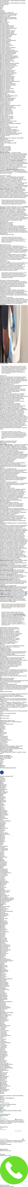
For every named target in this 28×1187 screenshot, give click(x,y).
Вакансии (2, 765)
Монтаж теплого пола (5, 69)
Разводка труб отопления (6, 100)
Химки (2, 854)
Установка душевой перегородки (8, 34)
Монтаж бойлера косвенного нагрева (9, 63)
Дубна (1, 795)
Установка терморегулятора (7, 74)
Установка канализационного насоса (9, 134)
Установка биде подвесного (9, 638)
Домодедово (3, 793)
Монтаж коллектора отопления (8, 64)
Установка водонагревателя (7, 26)
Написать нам (3, 758)
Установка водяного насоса (7, 27)
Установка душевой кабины (7, 33)
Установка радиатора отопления (8, 72)
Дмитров (2, 790)
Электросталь (3, 863)
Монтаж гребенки (4, 22)
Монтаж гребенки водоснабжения (8, 56)
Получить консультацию (6, 749)
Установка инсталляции (6, 35)
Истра (1, 802)
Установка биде (4, 23)
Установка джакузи (5, 29)
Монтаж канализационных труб (8, 132)
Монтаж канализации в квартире (8, 129)
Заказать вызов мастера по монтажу (9, 627)
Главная (2, 5)
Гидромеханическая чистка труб (8, 121)
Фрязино (2, 853)
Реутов (2, 842)
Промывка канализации (6, 122)
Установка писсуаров (5, 39)
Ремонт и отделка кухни (6, 111)
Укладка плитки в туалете (6, 117)
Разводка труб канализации (7, 99)
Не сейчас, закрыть (5, 1105)
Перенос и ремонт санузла (6, 106)
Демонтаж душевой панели (7, 79)
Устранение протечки (5, 48)
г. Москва (2, 136)
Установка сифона (4, 42)
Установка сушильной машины (8, 53)
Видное (2, 731)
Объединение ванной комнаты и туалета (10, 105)
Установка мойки (4, 38)
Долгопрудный (4, 792)
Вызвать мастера (4, 151)
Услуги (2, 6)
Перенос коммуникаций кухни (8, 107)
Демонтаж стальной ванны (7, 88)
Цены (1, 7)
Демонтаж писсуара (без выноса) (11, 633)
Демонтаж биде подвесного (9, 631)
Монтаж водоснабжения (6, 54)
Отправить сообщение (5, 1123)
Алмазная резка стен (5, 103)
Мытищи (2, 827)
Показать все (3, 733)
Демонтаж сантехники (5, 75)
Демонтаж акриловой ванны (7, 76)
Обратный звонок (12, 13)
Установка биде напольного (9, 639)
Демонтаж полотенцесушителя (8, 85)
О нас (1, 760)
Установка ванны (4, 24)
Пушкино (2, 839)
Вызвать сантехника (5, 141)
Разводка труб (3, 93)
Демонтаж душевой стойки (7, 80)
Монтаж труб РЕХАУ (5, 97)
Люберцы (2, 824)
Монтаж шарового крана (6, 59)
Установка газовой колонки (7, 71)
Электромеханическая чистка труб (9, 127)
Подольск (2, 836)
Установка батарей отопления (7, 70)
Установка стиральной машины (8, 52)
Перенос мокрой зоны (5, 109)
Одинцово (2, 830)
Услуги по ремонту (5, 101)
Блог (1, 9)
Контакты (2, 11)
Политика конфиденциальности (8, 767)
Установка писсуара (7, 640)
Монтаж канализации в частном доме (9, 130)
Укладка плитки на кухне (6, 118)
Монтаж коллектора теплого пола (8, 65)
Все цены (2, 644)
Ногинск (2, 829)
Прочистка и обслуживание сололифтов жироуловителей (10, 124)
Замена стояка (3, 21)
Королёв (2, 808)
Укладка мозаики (4, 115)
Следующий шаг (4, 709)
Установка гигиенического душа (8, 28)
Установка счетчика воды (6, 45)
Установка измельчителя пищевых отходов (11, 133)
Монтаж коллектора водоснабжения (9, 57)
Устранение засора (4, 126)
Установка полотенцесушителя (8, 40)
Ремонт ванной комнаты (6, 110)
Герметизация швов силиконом (8, 17)
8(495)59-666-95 (4, 13)
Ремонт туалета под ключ (6, 113)
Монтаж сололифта (7, 643)
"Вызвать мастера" (23, 171)
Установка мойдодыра (5, 36)
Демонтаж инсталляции (6, 82)
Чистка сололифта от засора (9, 634)
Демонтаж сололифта (7, 637)
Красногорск (3, 812)
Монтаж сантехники (5, 16)
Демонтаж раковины (5, 86)
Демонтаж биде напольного (9, 632)
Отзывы (2, 10)
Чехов (1, 858)
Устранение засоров (5, 119)
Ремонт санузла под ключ (6, 112)
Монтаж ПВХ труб (5, 94)
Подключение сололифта (9, 642)
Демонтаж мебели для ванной (7, 83)
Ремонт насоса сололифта (9, 636)
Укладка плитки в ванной (6, 116)
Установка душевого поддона (7, 30)
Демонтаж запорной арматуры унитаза (10, 81)
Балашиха (2, 727)
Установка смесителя (5, 44)
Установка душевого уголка (7, 32)
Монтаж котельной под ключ (7, 66)
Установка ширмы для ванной (7, 47)
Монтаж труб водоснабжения (7, 58)
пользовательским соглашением (16, 1122)
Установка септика (5, 135)
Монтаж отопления (5, 62)
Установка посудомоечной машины (9, 51)
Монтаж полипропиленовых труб (8, 95)
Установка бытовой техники (7, 50)
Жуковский (3, 798)
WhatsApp (5, 1155)
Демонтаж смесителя (5, 87)
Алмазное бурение (4, 104)
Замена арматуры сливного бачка (8, 18)
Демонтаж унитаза (4, 89)
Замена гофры (3, 19)
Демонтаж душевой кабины (7, 77)
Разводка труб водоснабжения (7, 98)
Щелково (2, 860)
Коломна (2, 807)
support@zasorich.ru (18, 748)
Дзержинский (3, 789)
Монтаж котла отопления (6, 68)
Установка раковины (5, 41)
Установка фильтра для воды (7, 60)
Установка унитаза (4, 46)
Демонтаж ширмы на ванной (7, 92)
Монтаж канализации (5, 128)
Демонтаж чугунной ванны (7, 91)
